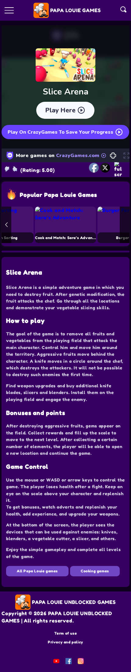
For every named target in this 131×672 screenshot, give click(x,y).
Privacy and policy (65, 642)
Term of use (65, 633)
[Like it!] (14, 168)
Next (124, 225)
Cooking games (95, 571)
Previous (6, 225)
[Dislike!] (7, 168)
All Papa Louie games (37, 571)
